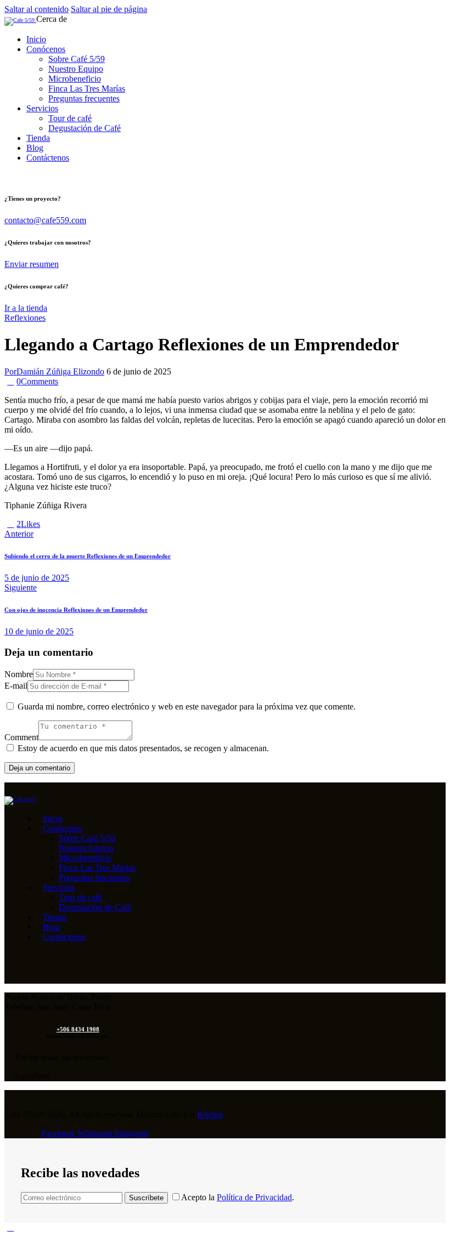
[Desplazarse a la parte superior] (10, 1227)
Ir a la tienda (25, 308)
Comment (21, 737)
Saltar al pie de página (109, 9)
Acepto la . (237, 1197)
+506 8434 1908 (78, 1029)
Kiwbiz (210, 1114)
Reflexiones (25, 317)
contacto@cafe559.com (45, 220)
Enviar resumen (31, 264)
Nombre (18, 674)
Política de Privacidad (254, 1197)
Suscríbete (146, 1198)
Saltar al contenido (36, 9)
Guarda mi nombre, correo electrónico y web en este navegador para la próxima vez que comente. (187, 706)
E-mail (15, 685)
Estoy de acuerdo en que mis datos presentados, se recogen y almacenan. (143, 748)
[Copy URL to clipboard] (83, 524)
